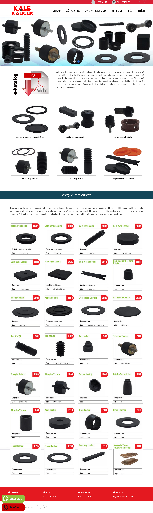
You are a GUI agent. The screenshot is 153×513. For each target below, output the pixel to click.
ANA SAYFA (57, 10)
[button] (74, 61)
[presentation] (5, 39)
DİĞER (130, 10)
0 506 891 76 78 (123, 2)
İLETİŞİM (141, 10)
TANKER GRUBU (117, 10)
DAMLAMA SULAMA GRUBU (96, 10)
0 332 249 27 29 (103, 2)
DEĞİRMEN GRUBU (73, 10)
